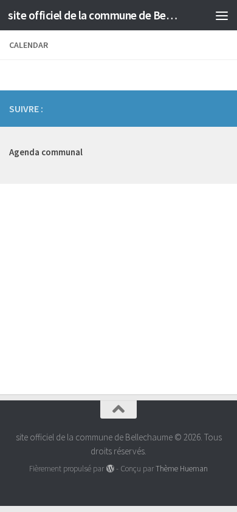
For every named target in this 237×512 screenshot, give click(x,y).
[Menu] (222, 15)
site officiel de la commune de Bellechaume (93, 15)
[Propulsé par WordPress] (110, 469)
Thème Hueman (182, 468)
